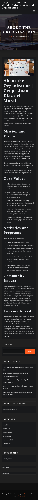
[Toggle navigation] (33, 11)
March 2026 (6, 429)
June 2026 (6, 425)
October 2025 (7, 444)
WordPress (24, 494)
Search (7, 344)
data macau (5, 473)
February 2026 (7, 432)
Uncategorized (7, 459)
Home (10, 37)
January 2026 (7, 436)
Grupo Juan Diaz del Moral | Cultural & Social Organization (18, 5)
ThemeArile (21, 496)
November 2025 (8, 440)
